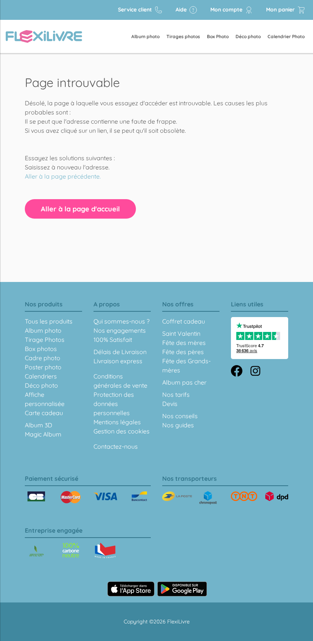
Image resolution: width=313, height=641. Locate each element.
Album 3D (38, 425)
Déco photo (248, 36)
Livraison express (118, 361)
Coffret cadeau (183, 321)
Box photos (41, 349)
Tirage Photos (45, 339)
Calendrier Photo (286, 36)
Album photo (145, 36)
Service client (135, 9)
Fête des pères (183, 352)
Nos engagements (120, 330)
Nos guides (178, 425)
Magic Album (43, 434)
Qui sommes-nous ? (122, 321)
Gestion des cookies (122, 431)
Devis (169, 403)
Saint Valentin (181, 333)
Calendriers (41, 376)
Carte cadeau (44, 413)
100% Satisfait (113, 339)
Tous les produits (49, 321)
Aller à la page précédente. (63, 176)
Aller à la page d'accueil (80, 209)
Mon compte (227, 9)
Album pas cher (184, 382)
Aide (182, 9)
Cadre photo (42, 358)
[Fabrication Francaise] (71, 550)
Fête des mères (184, 342)
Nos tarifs (176, 394)
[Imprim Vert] (36, 551)
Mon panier (281, 9)
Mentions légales (117, 422)
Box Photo (218, 36)
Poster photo (43, 367)
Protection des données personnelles (114, 404)
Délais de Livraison (120, 352)
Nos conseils (180, 416)
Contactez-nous (116, 446)
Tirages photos (183, 36)
